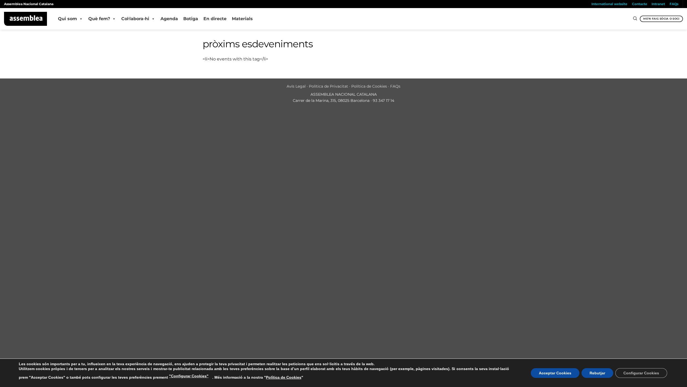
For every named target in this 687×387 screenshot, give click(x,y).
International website (609, 4)
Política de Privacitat (328, 86)
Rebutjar (597, 373)
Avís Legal (296, 86)
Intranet (658, 4)
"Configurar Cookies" (189, 376)
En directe (214, 18)
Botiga (190, 18)
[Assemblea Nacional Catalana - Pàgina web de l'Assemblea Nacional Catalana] (25, 19)
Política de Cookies (369, 86)
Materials (242, 18)
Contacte (639, 4)
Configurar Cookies (641, 373)
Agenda (169, 18)
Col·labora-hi (135, 18)
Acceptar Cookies (555, 373)
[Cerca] (635, 18)
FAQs (674, 4)
